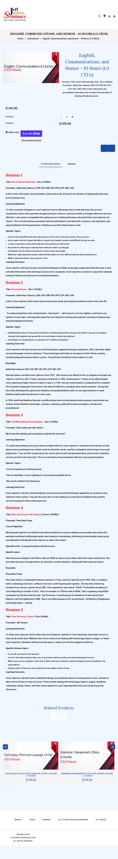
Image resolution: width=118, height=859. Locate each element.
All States (101, 820)
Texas (32, 820)
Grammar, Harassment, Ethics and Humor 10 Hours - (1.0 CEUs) (87, 774)
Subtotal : (9, 123)
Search (18, 820)
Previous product (111, 148)
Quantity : (9, 116)
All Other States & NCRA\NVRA (73, 820)
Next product (104, 148)
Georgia (47, 820)
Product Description (50, 164)
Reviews (72, 164)
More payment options (31, 140)
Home (20, 38)
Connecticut (33, 38)
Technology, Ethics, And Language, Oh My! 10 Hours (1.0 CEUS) (31, 774)
